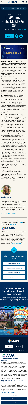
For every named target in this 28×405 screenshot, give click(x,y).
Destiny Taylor (22, 29)
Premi (4, 351)
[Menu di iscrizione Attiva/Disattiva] (26, 2)
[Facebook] (6, 307)
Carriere (11, 351)
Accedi (10, 346)
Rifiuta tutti (14, 398)
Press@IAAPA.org (13, 224)
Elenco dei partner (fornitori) (8, 392)
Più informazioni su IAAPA (16, 243)
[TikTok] (18, 307)
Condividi (8, 36)
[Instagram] (14, 307)
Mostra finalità (14, 395)
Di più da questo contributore (9, 213)
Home (4, 8)
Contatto (22, 351)
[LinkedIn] (10, 307)
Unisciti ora (18, 346)
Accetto (14, 402)
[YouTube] (22, 307)
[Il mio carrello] (23, 2)
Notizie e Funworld (11, 8)
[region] (14, 378)
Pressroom (20, 222)
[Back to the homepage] (14, 341)
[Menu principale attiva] (2, 2)
